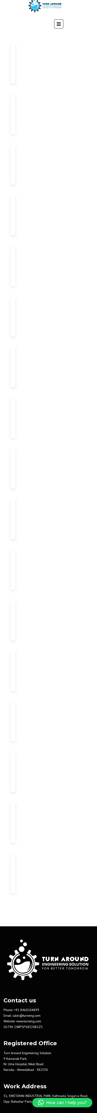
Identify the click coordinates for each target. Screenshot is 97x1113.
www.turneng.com (28, 1021)
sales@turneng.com (26, 1015)
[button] (62, 1102)
